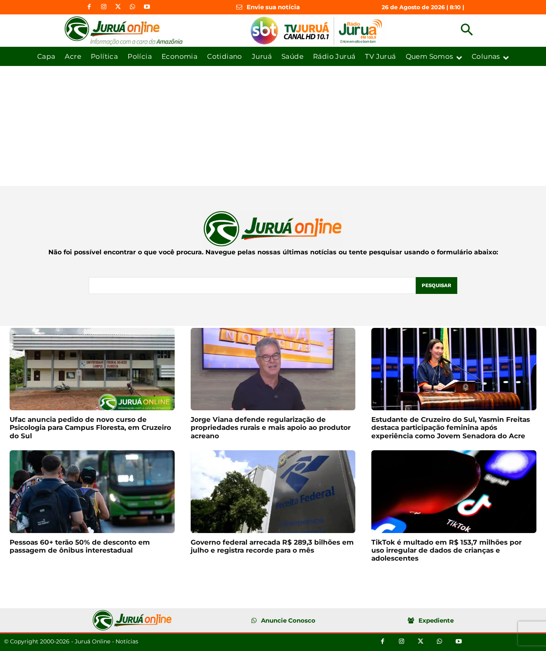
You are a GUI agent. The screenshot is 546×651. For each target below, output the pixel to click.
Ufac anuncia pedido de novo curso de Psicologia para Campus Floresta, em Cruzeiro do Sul (90, 427)
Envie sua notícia (273, 7)
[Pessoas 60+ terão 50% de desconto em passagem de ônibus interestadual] (92, 491)
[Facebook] (89, 7)
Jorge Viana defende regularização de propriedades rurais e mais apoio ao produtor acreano (271, 427)
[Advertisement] (273, 126)
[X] (118, 7)
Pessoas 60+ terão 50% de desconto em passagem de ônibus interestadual (80, 546)
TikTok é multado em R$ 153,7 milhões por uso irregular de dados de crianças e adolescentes (446, 550)
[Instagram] (103, 7)
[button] (466, 30)
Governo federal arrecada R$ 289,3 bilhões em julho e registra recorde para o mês (272, 546)
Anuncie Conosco (288, 620)
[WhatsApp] (132, 7)
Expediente (436, 620)
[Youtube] (146, 7)
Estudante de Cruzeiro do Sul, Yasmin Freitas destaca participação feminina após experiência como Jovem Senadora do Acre (450, 427)
